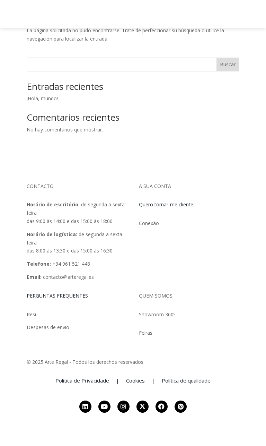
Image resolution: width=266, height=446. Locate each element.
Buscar (228, 64)
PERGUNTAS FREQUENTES (57, 295)
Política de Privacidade (82, 380)
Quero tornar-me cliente (166, 204)
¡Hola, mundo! (42, 98)
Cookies (135, 380)
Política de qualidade (186, 380)
